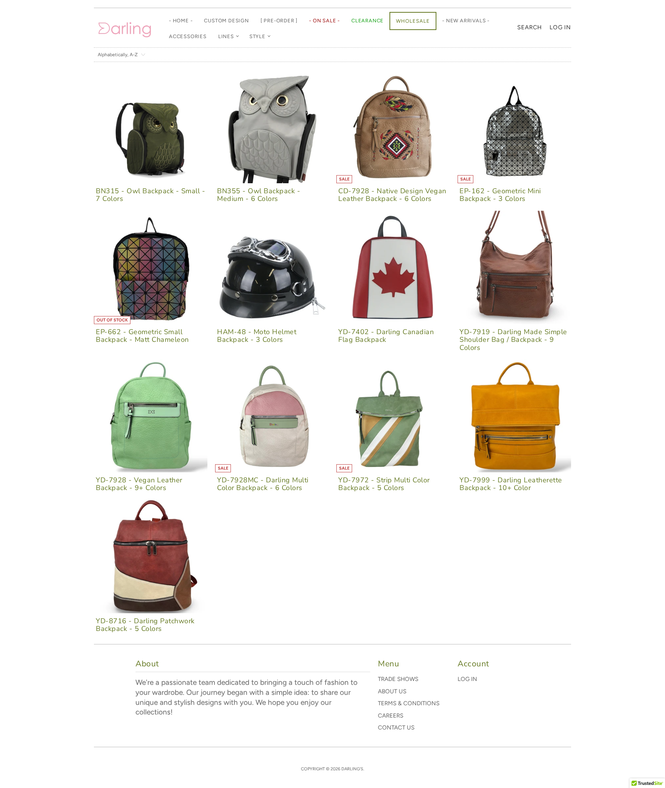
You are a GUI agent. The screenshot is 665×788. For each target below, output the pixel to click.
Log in (560, 27)
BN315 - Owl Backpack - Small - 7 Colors (150, 194)
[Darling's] (124, 27)
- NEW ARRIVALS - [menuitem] (466, 20)
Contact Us (396, 727)
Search (529, 27)
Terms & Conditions (408, 703)
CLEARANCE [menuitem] (367, 20)
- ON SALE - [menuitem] (324, 20)
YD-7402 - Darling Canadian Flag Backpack (386, 335)
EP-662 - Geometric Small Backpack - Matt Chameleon (142, 335)
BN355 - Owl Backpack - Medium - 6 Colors (258, 194)
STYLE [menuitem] (257, 36)
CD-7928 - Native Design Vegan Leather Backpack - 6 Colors (392, 194)
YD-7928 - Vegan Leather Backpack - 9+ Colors (139, 483)
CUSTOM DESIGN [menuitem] (226, 20)
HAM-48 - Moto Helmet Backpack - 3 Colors (256, 335)
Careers (390, 715)
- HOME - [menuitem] (180, 20)
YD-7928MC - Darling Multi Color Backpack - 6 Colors (263, 483)
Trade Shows (398, 679)
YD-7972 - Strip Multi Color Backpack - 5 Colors (384, 483)
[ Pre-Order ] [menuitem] (279, 20)
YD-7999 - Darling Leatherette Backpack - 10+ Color (510, 483)
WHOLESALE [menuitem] (413, 21)
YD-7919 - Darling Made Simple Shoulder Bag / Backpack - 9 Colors (513, 339)
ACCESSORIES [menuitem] (188, 36)
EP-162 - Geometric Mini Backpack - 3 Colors (500, 194)
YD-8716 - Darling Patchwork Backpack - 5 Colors (145, 624)
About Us (392, 691)
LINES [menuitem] (226, 36)
